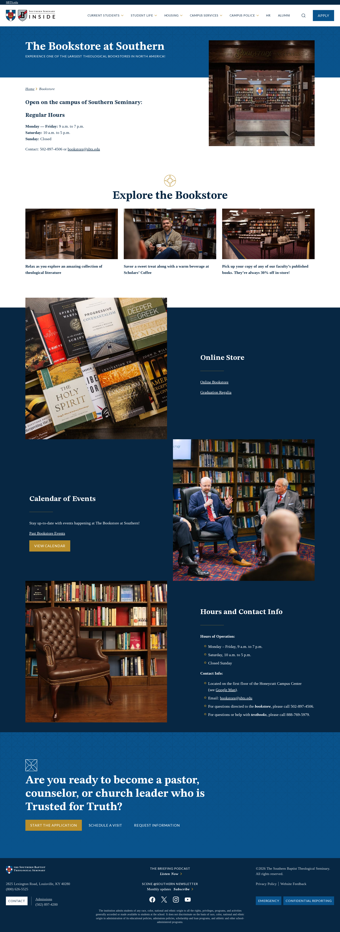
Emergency (268, 901)
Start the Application (53, 825)
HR (268, 15)
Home (30, 89)
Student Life (142, 15)
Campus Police (242, 15)
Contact (16, 901)
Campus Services (204, 15)
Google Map (226, 690)
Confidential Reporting (309, 901)
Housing (171, 15)
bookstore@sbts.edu (84, 149)
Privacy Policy (266, 884)
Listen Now (169, 874)
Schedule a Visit (105, 825)
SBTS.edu (12, 2)
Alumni (284, 15)
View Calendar (50, 546)
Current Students (104, 15)
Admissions (43, 899)
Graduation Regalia (215, 392)
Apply (323, 15)
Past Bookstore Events (47, 533)
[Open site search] (303, 15)
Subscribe (181, 889)
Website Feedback (293, 884)
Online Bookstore (214, 382)
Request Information (157, 825)
